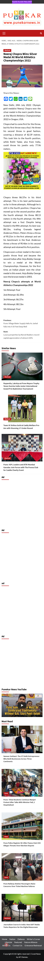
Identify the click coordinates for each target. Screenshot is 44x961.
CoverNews (36, 954)
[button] (4, 33)
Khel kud (7, 50)
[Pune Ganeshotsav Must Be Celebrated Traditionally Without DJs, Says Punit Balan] (22, 705)
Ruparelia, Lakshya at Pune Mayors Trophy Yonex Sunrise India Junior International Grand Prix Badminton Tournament (21, 386)
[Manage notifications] (6, 945)
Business (7, 750)
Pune (6, 793)
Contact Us (17, 945)
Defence (21, 939)
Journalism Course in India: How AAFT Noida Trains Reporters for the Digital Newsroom (21, 926)
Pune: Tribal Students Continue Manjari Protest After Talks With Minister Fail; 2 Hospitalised (19, 802)
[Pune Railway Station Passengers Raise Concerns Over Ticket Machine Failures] (22, 867)
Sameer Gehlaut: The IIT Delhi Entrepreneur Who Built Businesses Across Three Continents (21, 759)
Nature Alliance (30, 942)
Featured (18, 942)
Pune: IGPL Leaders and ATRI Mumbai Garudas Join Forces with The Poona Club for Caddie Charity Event (20, 467)
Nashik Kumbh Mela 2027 (22, 2)
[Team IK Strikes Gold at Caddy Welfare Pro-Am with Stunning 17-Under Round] (22, 408)
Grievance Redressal (33, 945)
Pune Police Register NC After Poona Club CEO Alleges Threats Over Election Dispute (22, 844)
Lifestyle (8, 942)
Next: (21, 334)
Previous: (20, 323)
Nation (12, 939)
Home (4, 939)
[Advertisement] (22, 503)
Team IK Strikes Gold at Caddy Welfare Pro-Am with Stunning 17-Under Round (21, 426)
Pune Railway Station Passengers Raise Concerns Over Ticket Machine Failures (19, 885)
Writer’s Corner (33, 939)
